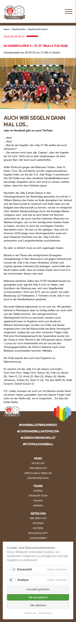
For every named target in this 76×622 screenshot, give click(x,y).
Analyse (23, 579)
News (6, 29)
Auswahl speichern (38, 589)
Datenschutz (45, 613)
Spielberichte (18, 29)
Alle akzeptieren (38, 597)
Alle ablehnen (38, 605)
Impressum (30, 613)
